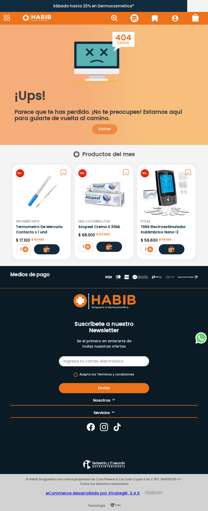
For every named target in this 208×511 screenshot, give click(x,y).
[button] (13, 18)
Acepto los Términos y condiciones (106, 374)
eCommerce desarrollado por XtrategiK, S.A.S (93, 493)
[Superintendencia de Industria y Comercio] (104, 464)
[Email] (104, 360)
